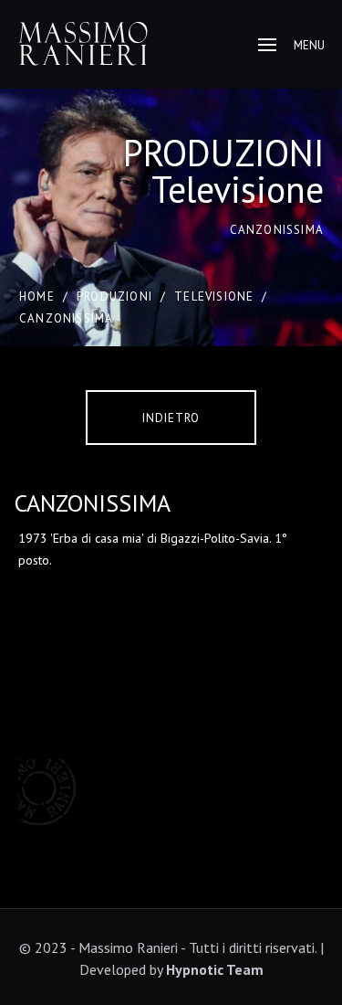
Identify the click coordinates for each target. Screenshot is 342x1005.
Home (37, 296)
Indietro (171, 418)
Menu (309, 45)
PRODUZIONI (114, 296)
